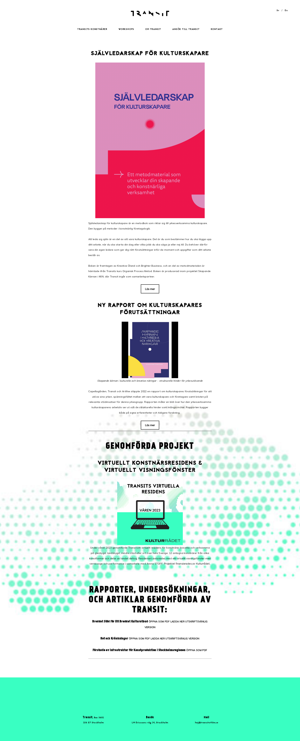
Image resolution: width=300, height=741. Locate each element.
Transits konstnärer (92, 29)
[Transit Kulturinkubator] (150, 15)
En (286, 10)
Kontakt (217, 29)
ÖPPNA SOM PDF (159, 621)
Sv (278, 10)
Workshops (126, 29)
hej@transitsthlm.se (206, 722)
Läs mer (150, 289)
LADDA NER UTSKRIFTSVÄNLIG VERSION (175, 638)
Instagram (157, 694)
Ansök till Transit (185, 29)
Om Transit (153, 29)
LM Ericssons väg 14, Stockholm (150, 722)
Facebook (142, 694)
